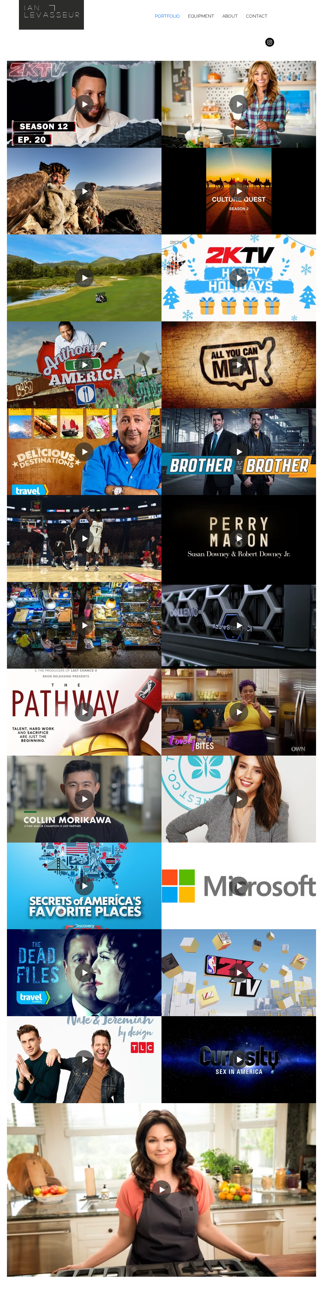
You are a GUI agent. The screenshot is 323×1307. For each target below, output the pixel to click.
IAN (32, 7)
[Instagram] (269, 42)
